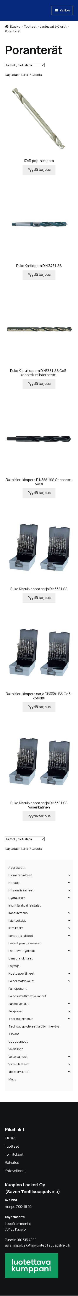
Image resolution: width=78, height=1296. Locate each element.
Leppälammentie (18, 1223)
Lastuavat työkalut (53, 26)
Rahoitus (12, 1162)
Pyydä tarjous (39, 169)
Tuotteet (30, 26)
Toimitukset (14, 1154)
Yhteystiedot (15, 1170)
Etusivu (15, 26)
